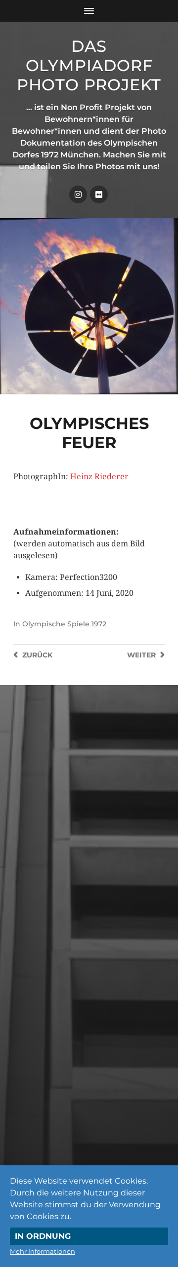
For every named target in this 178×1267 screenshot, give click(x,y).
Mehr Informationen (42, 1251)
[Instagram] (78, 194)
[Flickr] (99, 194)
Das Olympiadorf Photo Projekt (89, 65)
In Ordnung (43, 1236)
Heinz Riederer (99, 476)
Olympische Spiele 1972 (64, 623)
